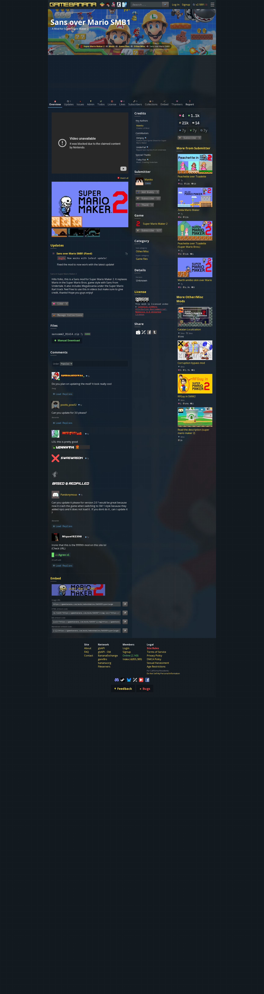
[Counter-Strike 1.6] (119, 5)
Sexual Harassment (158, 663)
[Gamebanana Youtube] (141, 679)
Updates (57, 245)
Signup (186, 4)
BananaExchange (108, 655)
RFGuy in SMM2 (187, 396)
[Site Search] (165, 4)
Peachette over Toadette (192, 176)
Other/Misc (139, 46)
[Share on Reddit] (138, 332)
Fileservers (104, 666)
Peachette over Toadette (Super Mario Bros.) (192, 245)
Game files (124, 46)
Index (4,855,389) (132, 659)
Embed (55, 578)
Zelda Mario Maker (189, 210)
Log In (175, 4)
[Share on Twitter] (143, 332)
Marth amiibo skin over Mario (195, 280)
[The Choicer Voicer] (124, 5)
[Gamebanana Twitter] (135, 679)
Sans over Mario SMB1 (160, 46)
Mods (111, 46)
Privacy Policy (154, 655)
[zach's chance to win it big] (108, 5)
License (140, 292)
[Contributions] (145, 125)
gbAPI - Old (104, 652)
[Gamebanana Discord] (116, 679)
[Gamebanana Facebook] (147, 679)
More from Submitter (193, 148)
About (87, 648)
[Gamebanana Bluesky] (129, 679)
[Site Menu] (212, 4)
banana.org (104, 663)
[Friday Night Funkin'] (113, 5)
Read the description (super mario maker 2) (193, 431)
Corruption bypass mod (191, 362)
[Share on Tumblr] (154, 332)
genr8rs (102, 659)
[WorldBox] (102, 5)
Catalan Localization (189, 329)
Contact (88, 655)
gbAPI (101, 648)
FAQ (86, 652)
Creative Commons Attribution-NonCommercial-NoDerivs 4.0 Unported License (151, 310)
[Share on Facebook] (149, 332)
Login (126, 648)
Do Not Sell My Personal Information (163, 673)
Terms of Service (156, 652)
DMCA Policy (154, 659)
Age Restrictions (156, 666)
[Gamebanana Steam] (122, 679)
